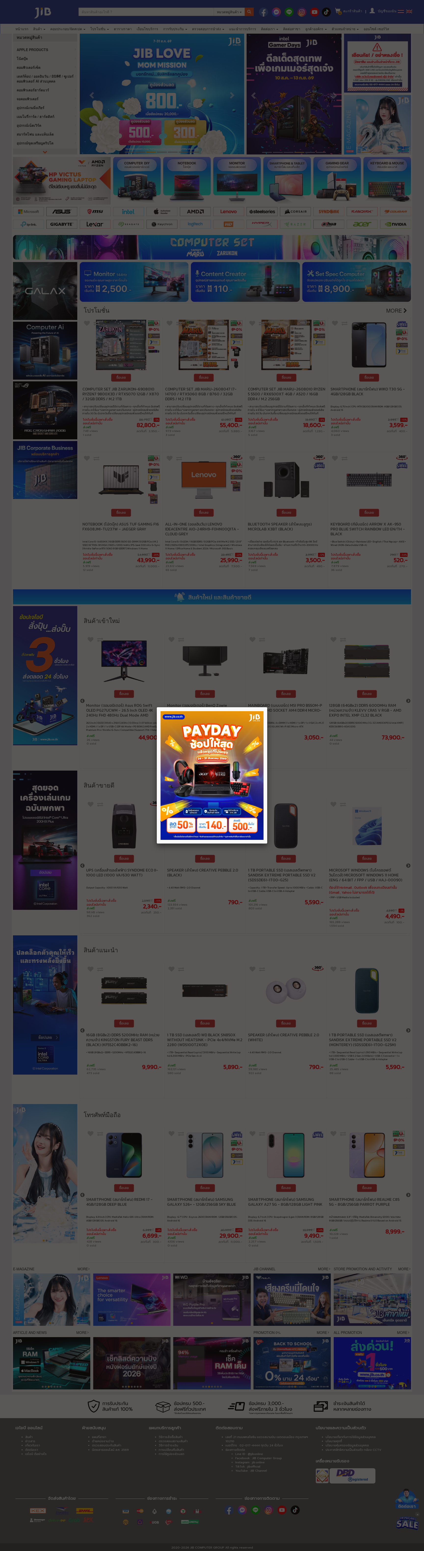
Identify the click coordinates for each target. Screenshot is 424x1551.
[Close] (267, 707)
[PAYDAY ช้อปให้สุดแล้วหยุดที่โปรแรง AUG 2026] (212, 775)
